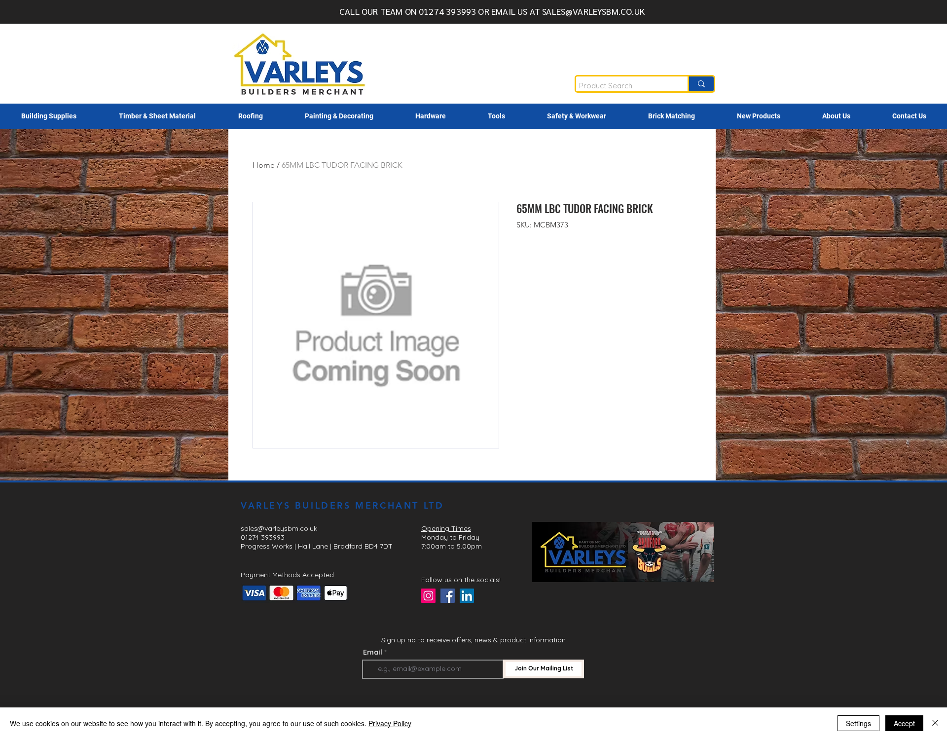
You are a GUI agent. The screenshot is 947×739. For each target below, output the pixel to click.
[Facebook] (447, 596)
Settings (858, 723)
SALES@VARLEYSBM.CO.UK (593, 11)
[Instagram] (428, 596)
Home (264, 165)
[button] (49, 116)
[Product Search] (701, 83)
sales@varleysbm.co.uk (279, 528)
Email (372, 652)
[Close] (935, 723)
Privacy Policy (389, 723)
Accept (904, 723)
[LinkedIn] (467, 596)
